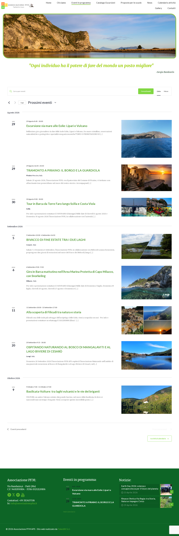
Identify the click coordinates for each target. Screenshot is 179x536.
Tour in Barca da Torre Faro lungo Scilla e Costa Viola (60, 203)
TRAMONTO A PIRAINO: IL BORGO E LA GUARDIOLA (63, 170)
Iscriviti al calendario (158, 439)
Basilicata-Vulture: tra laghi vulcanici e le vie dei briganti (63, 391)
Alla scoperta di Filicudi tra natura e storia (53, 312)
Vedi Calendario (69, 512)
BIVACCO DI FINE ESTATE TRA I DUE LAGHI (56, 239)
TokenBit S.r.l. (64, 529)
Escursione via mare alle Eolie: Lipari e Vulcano (56, 125)
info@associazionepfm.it (24, 503)
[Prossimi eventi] (14, 102)
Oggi (22, 103)
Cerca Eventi (146, 91)
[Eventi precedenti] (9, 102)
